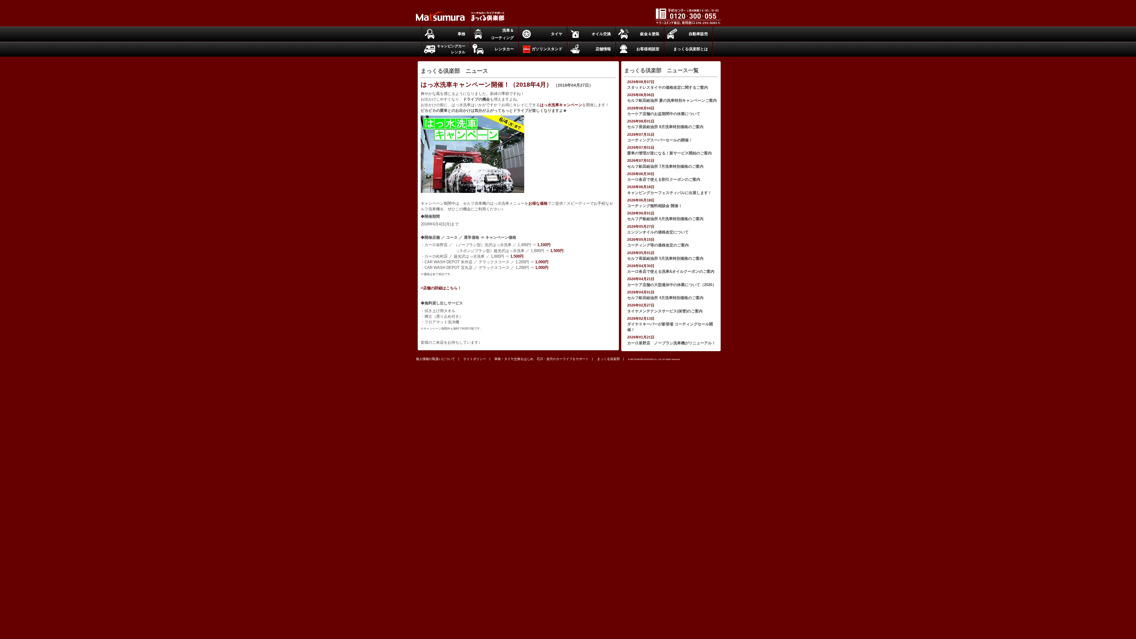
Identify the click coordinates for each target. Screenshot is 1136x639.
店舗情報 (603, 49)
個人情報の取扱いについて (435, 359)
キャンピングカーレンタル (451, 49)
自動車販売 (698, 34)
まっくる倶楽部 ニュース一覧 (661, 70)
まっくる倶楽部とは (690, 49)
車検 (461, 34)
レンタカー (504, 49)
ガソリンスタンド (547, 49)
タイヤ (556, 34)
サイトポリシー (474, 359)
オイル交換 (601, 34)
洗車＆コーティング (502, 34)
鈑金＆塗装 (649, 34)
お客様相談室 (647, 49)
